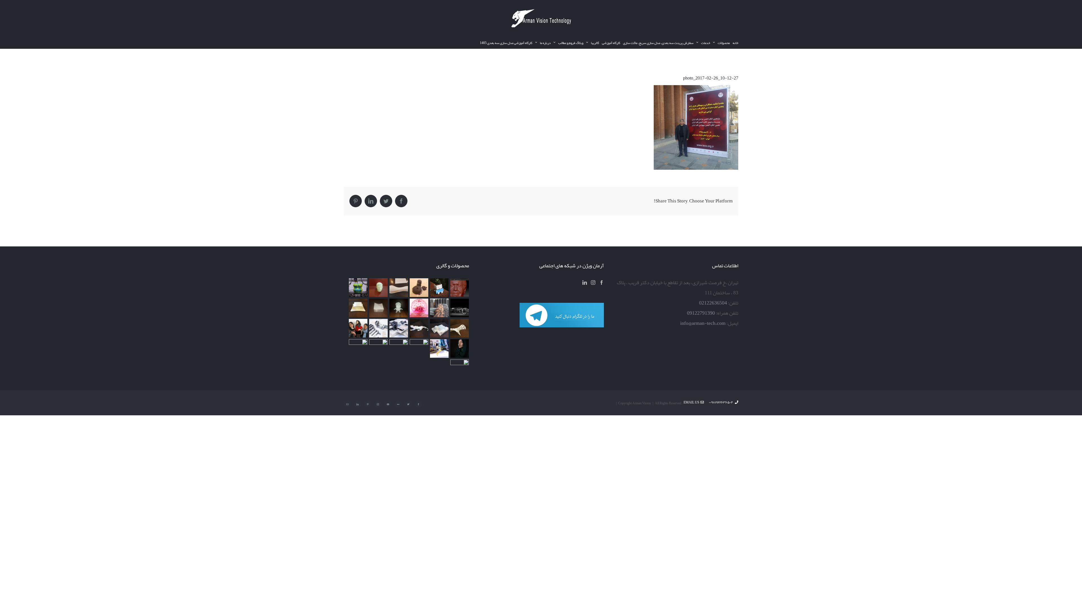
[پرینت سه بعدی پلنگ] (419, 328)
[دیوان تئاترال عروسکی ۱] (459, 348)
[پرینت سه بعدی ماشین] (378, 348)
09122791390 (701, 313)
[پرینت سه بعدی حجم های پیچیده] (419, 287)
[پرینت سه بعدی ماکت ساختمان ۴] (378, 308)
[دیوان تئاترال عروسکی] (358, 328)
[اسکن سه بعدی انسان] (459, 287)
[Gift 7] (439, 287)
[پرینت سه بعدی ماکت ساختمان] (378, 328)
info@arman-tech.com (703, 323)
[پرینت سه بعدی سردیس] (378, 287)
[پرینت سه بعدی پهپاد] (439, 348)
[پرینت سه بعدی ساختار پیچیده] (459, 328)
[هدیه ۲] (439, 308)
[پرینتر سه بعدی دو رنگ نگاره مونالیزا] (358, 287)
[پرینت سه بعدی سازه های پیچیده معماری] (398, 287)
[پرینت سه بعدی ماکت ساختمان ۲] (398, 328)
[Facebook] (601, 282)
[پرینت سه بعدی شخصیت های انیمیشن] (398, 308)
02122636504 (713, 303)
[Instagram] (593, 282)
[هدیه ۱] (419, 308)
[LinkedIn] (584, 282)
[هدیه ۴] (459, 308)
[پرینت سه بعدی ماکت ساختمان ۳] (439, 328)
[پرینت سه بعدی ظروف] (358, 308)
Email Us (692, 402)
